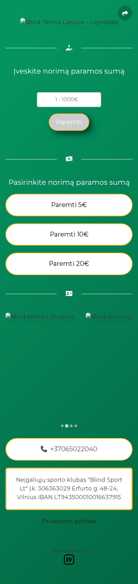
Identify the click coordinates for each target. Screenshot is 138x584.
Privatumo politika (69, 521)
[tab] (62, 426)
